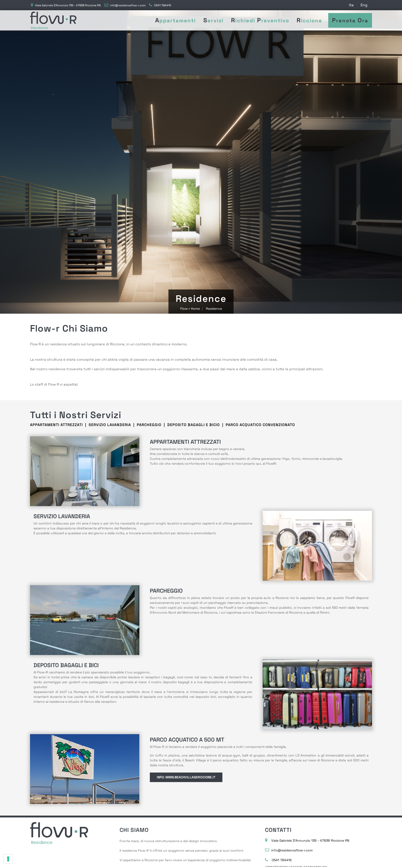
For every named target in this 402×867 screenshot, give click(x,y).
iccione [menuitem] (309, 20)
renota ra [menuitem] (350, 20)
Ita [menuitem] (351, 5)
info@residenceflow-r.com (127, 5)
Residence (214, 308)
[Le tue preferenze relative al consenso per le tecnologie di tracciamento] (8, 858)
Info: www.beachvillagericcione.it (186, 777)
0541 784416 (162, 5)
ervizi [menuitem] (213, 20)
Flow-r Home (190, 308)
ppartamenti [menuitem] (175, 20)
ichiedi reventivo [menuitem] (260, 20)
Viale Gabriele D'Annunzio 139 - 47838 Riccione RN (68, 5)
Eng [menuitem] (364, 5)
